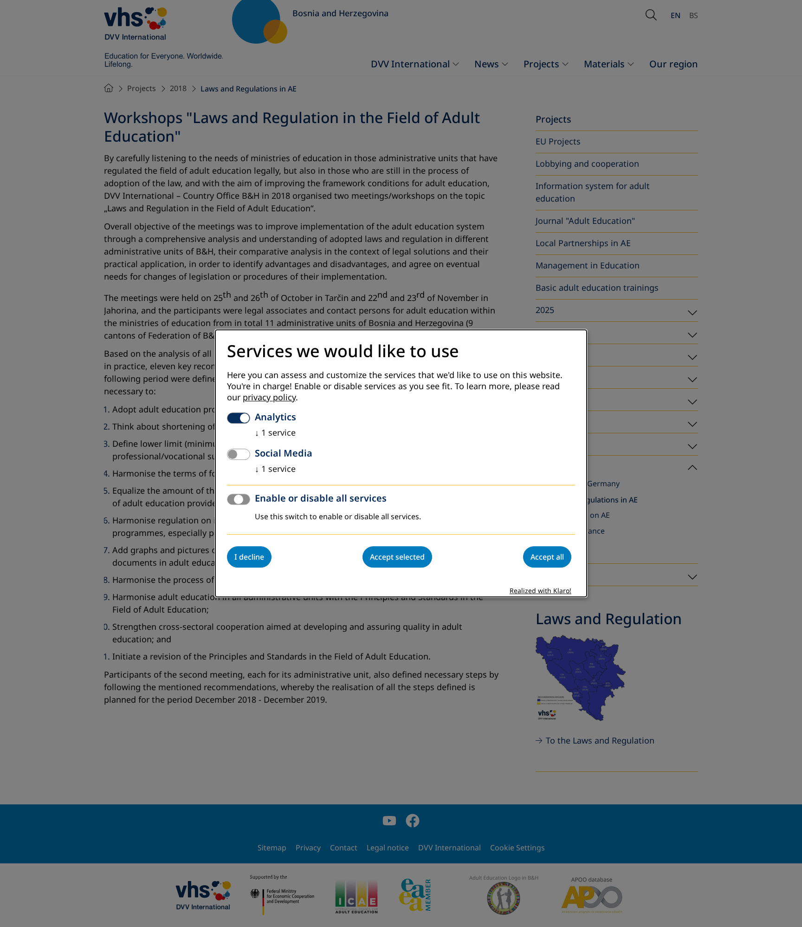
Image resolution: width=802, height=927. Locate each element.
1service (275, 433)
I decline (249, 557)
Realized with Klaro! (540, 591)
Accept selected (397, 557)
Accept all (547, 557)
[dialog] (401, 463)
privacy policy (269, 398)
